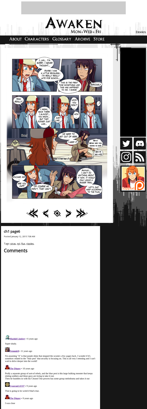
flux (23, 243)
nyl (18, 243)
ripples (30, 243)
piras (13, 243)
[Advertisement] (73, 7)
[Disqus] (50, 292)
